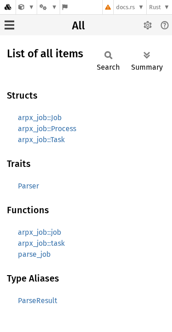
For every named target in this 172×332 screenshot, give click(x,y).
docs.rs (125, 7)
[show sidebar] (9, 25)
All (78, 25)
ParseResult (37, 300)
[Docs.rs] (8, 7)
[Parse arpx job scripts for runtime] (26, 7)
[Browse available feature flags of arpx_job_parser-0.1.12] (65, 7)
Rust (155, 7)
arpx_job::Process (47, 128)
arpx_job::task (41, 243)
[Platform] (48, 7)
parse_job (34, 254)
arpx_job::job (39, 232)
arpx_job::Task (41, 139)
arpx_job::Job (40, 117)
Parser (28, 186)
